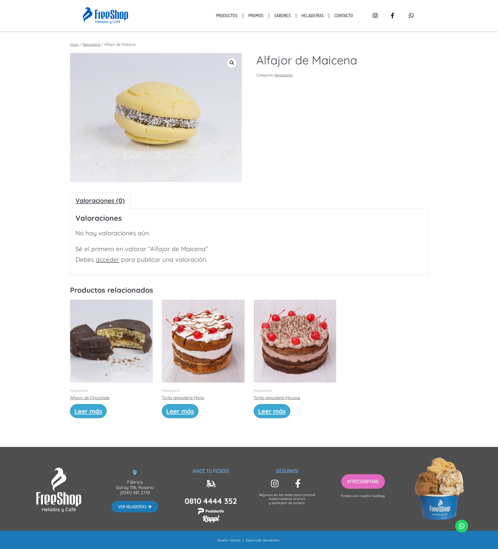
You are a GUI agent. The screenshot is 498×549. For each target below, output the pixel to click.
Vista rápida (111, 375)
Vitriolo (235, 540)
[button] (363, 481)
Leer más (88, 411)
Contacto (343, 15)
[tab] (100, 200)
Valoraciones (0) (100, 200)
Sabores (282, 15)
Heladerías (312, 15)
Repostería (91, 44)
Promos (256, 15)
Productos (227, 15)
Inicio (74, 44)
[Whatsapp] (461, 526)
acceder (107, 259)
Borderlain (271, 540)
